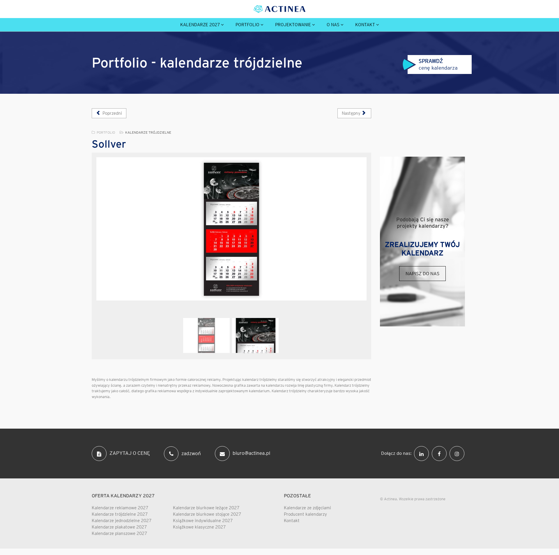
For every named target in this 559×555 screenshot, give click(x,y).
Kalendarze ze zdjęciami (307, 507)
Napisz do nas (422, 273)
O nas (333, 24)
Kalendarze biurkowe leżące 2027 (206, 507)
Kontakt (365, 24)
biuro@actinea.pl (251, 453)
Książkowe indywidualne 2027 (203, 520)
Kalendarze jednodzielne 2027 (121, 520)
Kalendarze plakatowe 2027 (119, 527)
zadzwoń (191, 453)
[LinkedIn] (423, 453)
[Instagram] (458, 453)
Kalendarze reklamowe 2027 (120, 507)
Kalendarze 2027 (200, 24)
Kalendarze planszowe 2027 (119, 533)
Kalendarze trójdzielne (148, 132)
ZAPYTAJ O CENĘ (129, 453)
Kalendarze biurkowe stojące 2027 (207, 514)
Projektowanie (293, 24)
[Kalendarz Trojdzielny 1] (231, 229)
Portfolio (247, 24)
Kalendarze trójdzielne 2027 (120, 514)
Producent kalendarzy (305, 514)
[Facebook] (441, 453)
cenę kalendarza (438, 64)
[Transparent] (206, 335)
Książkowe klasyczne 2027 (199, 527)
